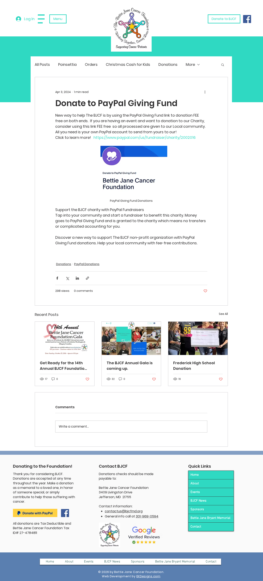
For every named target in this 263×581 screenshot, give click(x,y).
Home (194, 475)
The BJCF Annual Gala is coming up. (130, 365)
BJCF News (198, 501)
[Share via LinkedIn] (77, 278)
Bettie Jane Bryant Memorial (210, 518)
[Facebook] (247, 19)
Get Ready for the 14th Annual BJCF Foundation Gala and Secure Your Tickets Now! (63, 365)
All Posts (42, 64)
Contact (195, 527)
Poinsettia (67, 64)
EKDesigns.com (148, 576)
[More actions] (204, 91)
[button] (41, 18)
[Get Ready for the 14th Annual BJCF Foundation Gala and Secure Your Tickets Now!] (64, 338)
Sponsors (197, 509)
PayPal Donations (86, 264)
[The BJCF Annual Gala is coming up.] (131, 338)
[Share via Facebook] (57, 278)
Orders (91, 64)
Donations (168, 64)
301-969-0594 (147, 516)
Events (195, 492)
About (194, 483)
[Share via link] (87, 278)
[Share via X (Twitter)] (67, 278)
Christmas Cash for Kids (128, 64)
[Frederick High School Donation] (198, 338)
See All (223, 314)
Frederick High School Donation (194, 365)
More (190, 64)
